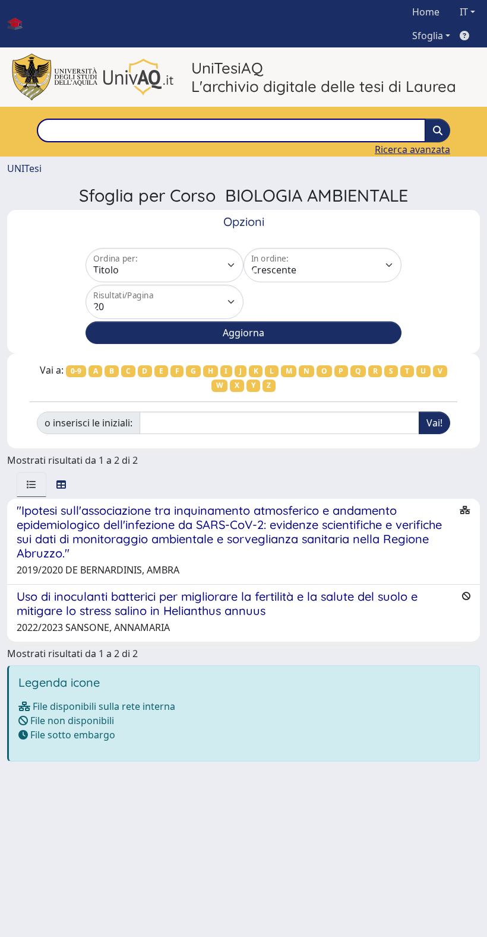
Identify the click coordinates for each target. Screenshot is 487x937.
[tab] (31, 484)
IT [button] (464, 11)
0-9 (76, 371)
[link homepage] (19, 23)
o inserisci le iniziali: (88, 422)
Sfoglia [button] (427, 35)
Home (425, 11)
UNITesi (24, 168)
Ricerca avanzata (412, 149)
